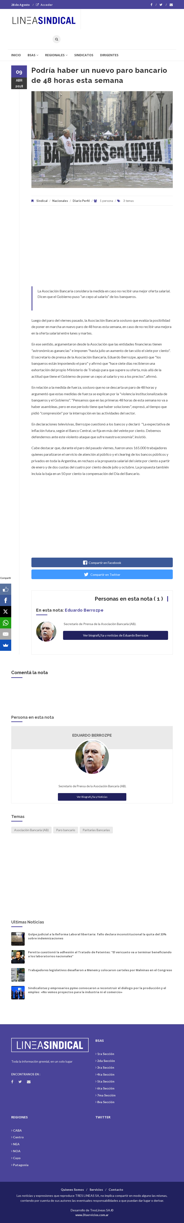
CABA (17, 1130)
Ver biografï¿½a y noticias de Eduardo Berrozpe (115, 635)
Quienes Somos (72, 1189)
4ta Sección (105, 1074)
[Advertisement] (102, 248)
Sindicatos (83, 55)
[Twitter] (163, 4)
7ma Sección (106, 1095)
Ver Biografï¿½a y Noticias (92, 796)
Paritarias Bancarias (96, 830)
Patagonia (20, 1165)
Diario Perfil (81, 201)
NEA (16, 1144)
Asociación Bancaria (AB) (31, 830)
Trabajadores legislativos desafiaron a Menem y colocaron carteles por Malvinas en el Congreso (100, 970)
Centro (18, 1137)
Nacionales (60, 201)
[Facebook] (154, 4)
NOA (16, 1151)
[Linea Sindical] (46, 19)
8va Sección (105, 1102)
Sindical (42, 201)
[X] (5, 611)
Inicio (16, 55)
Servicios (96, 1189)
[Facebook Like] (5, 589)
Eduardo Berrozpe (84, 610)
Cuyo (17, 1158)
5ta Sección (105, 1081)
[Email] (5, 634)
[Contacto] (171, 4)
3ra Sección (105, 1067)
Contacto (116, 1189)
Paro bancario (65, 830)
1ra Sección (105, 1054)
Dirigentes (109, 55)
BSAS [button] (31, 55)
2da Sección (106, 1061)
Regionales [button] (55, 55)
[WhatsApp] (5, 622)
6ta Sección (105, 1088)
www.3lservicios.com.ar (92, 1215)
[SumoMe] (5, 645)
